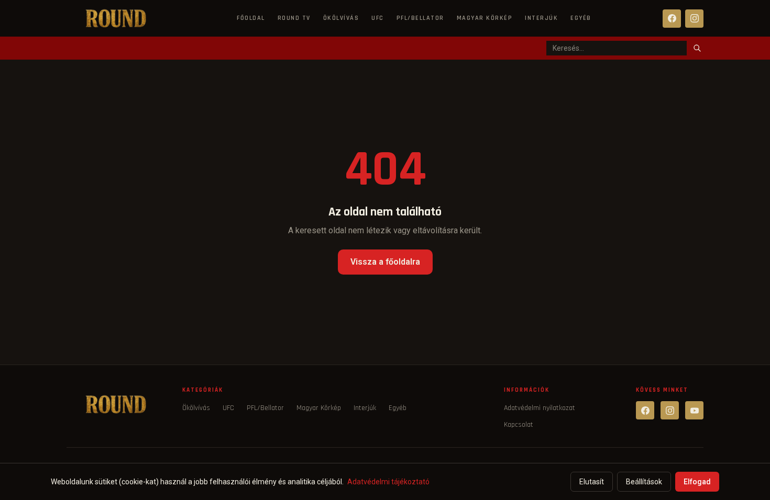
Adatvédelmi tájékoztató (388, 482)
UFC (377, 18)
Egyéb (580, 18)
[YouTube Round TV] (694, 410)
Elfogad (697, 482)
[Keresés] (697, 48)
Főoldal (251, 18)
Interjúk (541, 18)
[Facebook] (672, 18)
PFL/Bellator (420, 18)
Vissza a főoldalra (385, 262)
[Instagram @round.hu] (670, 410)
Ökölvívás (341, 18)
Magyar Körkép (485, 18)
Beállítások (644, 482)
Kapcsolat (518, 424)
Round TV (294, 18)
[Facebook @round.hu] (645, 410)
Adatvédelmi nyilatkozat (539, 408)
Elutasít (591, 482)
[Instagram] (694, 18)
